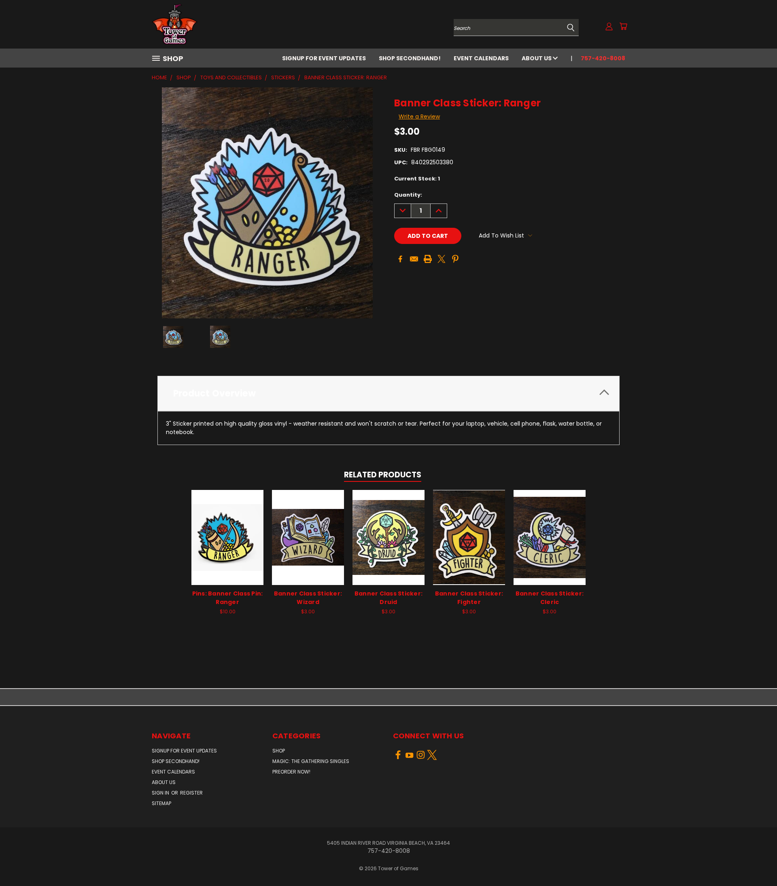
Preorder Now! (291, 771)
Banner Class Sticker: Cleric (550, 597)
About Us (537, 58)
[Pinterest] (455, 259)
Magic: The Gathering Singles (310, 761)
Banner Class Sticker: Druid (388, 597)
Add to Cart (228, 543)
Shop (278, 750)
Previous (756, 861)
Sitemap (161, 803)
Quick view (227, 528)
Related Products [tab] (382, 474)
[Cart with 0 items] (623, 26)
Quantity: (408, 195)
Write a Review (419, 116)
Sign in (161, 792)
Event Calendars (481, 58)
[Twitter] (441, 259)
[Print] (428, 259)
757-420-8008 (603, 58)
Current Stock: (417, 178)
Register (191, 792)
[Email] (414, 259)
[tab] (388, 393)
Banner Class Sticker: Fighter (469, 597)
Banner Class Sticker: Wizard (308, 597)
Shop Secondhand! (410, 58)
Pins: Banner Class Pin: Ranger (227, 597)
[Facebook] (400, 259)
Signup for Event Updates (324, 58)
